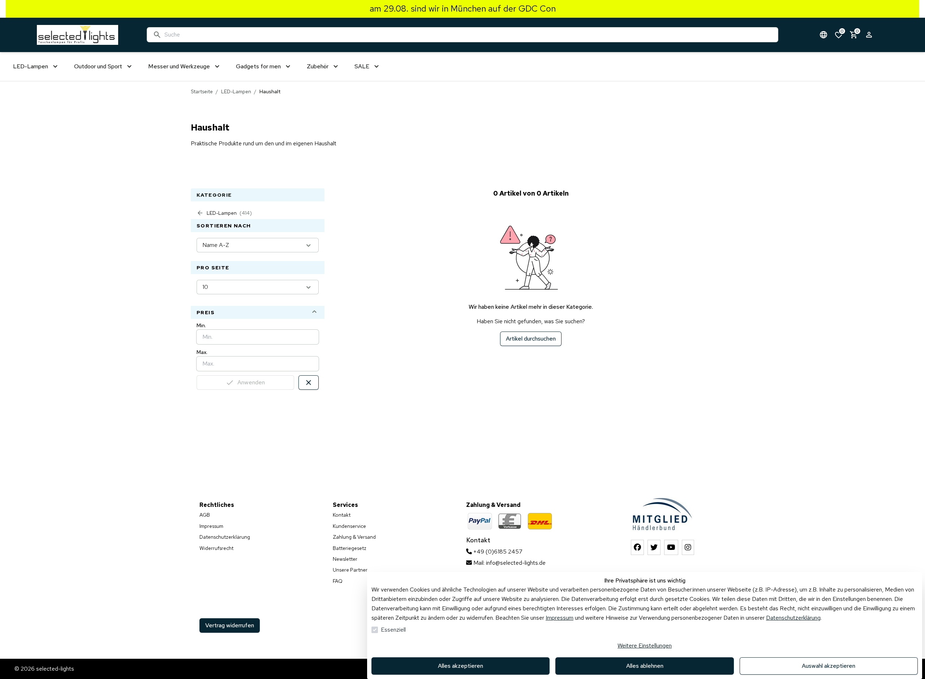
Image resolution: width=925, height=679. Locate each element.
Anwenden (251, 382)
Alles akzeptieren (460, 666)
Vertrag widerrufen (229, 625)
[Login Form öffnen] (869, 34)
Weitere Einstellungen (645, 645)
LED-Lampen (236, 91)
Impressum (559, 618)
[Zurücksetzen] (308, 382)
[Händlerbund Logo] (662, 514)
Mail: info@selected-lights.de (509, 563)
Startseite (202, 91)
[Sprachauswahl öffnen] (823, 34)
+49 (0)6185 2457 (497, 551)
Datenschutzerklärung (793, 618)
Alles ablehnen (644, 666)
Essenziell (393, 629)
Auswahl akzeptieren (828, 666)
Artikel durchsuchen (531, 338)
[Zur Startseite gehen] (77, 35)
